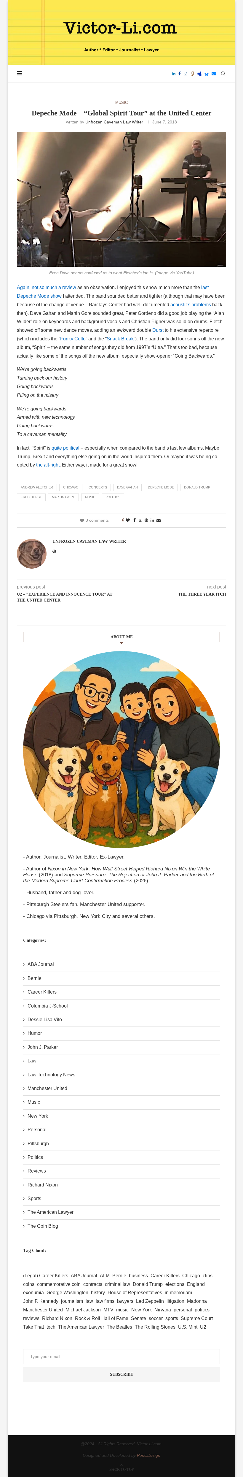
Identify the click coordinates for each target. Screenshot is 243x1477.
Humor (35, 1033)
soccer (156, 1318)
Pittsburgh (38, 1143)
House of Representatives (135, 1292)
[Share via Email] (158, 520)
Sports (34, 1198)
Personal (37, 1129)
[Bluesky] (206, 73)
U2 (203, 1327)
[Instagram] (185, 73)
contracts (92, 1284)
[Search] (223, 73)
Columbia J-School (48, 1005)
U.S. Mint (187, 1327)
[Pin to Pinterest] (146, 520)
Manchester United (47, 1088)
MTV (108, 1309)
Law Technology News (51, 1074)
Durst (158, 330)
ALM (105, 1275)
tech (51, 1327)
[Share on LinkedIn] (152, 520)
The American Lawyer (50, 1212)
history (98, 1292)
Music (34, 1102)
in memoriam (178, 1292)
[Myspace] (199, 73)
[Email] (214, 73)
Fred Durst (31, 497)
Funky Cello (73, 338)
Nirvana (162, 1309)
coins (28, 1284)
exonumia (33, 1292)
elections (174, 1284)
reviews (31, 1318)
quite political (65, 447)
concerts (98, 487)
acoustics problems (190, 304)
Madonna (197, 1301)
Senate (138, 1318)
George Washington (67, 1292)
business (138, 1275)
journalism (72, 1301)
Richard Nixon (43, 1184)
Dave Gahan (127, 487)
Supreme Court (197, 1318)
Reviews (37, 1170)
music (90, 497)
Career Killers (42, 991)
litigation (175, 1301)
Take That (33, 1327)
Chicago (71, 487)
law (89, 1301)
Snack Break (120, 338)
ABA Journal (41, 964)
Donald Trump (197, 487)
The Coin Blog (43, 1226)
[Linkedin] (173, 73)
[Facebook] (179, 73)
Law (32, 1060)
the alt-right (48, 464)
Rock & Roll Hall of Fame (101, 1318)
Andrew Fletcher (37, 487)
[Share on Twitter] (140, 520)
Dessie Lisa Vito (45, 1019)
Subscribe (121, 1374)
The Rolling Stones (155, 1327)
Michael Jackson (83, 1309)
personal (183, 1309)
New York (38, 1116)
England (196, 1284)
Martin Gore (63, 497)
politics (112, 497)
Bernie (34, 978)
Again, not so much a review (46, 287)
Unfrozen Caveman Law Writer (114, 122)
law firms (105, 1301)
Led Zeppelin (150, 1301)
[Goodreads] (192, 73)
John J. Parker (43, 1047)
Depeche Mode (161, 487)
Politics (35, 1157)
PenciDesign (148, 1455)
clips (207, 1275)
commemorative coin (59, 1284)
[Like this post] (128, 520)
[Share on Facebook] (134, 520)
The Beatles (119, 1327)
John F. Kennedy (40, 1301)
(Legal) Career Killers (45, 1275)
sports (171, 1318)
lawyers (125, 1301)
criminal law (117, 1284)
